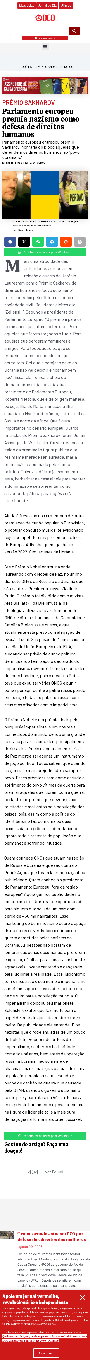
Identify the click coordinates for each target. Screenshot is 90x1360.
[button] (82, 1297)
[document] (45, 680)
